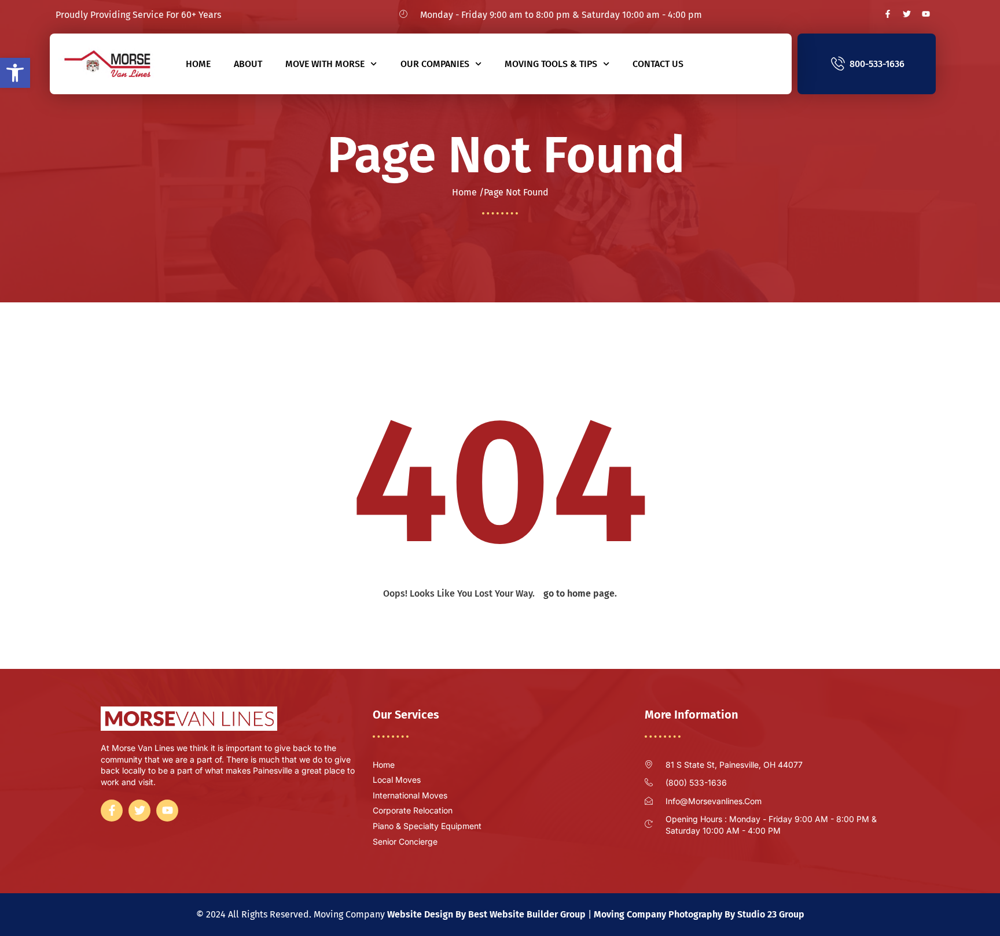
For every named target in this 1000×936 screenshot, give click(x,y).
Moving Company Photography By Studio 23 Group (699, 914)
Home (198, 63)
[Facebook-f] (888, 14)
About (248, 63)
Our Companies (434, 63)
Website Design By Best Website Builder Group (486, 914)
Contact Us (658, 63)
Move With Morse (325, 63)
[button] (15, 73)
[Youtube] (926, 14)
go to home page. (580, 593)
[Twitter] (907, 14)
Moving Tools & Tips (551, 63)
